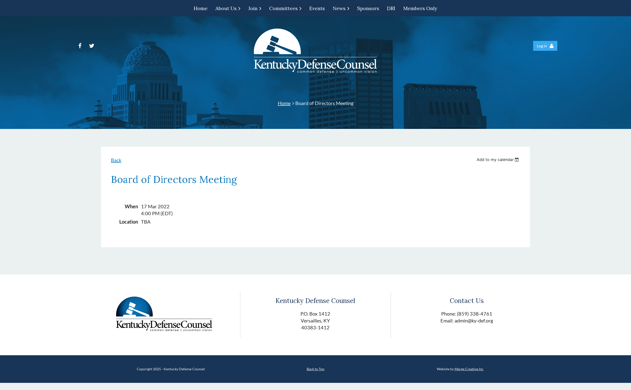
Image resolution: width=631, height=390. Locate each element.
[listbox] (498, 159)
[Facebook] (80, 46)
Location (128, 222)
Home (284, 103)
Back (116, 160)
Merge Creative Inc (469, 369)
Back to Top (315, 369)
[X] (91, 46)
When (131, 206)
